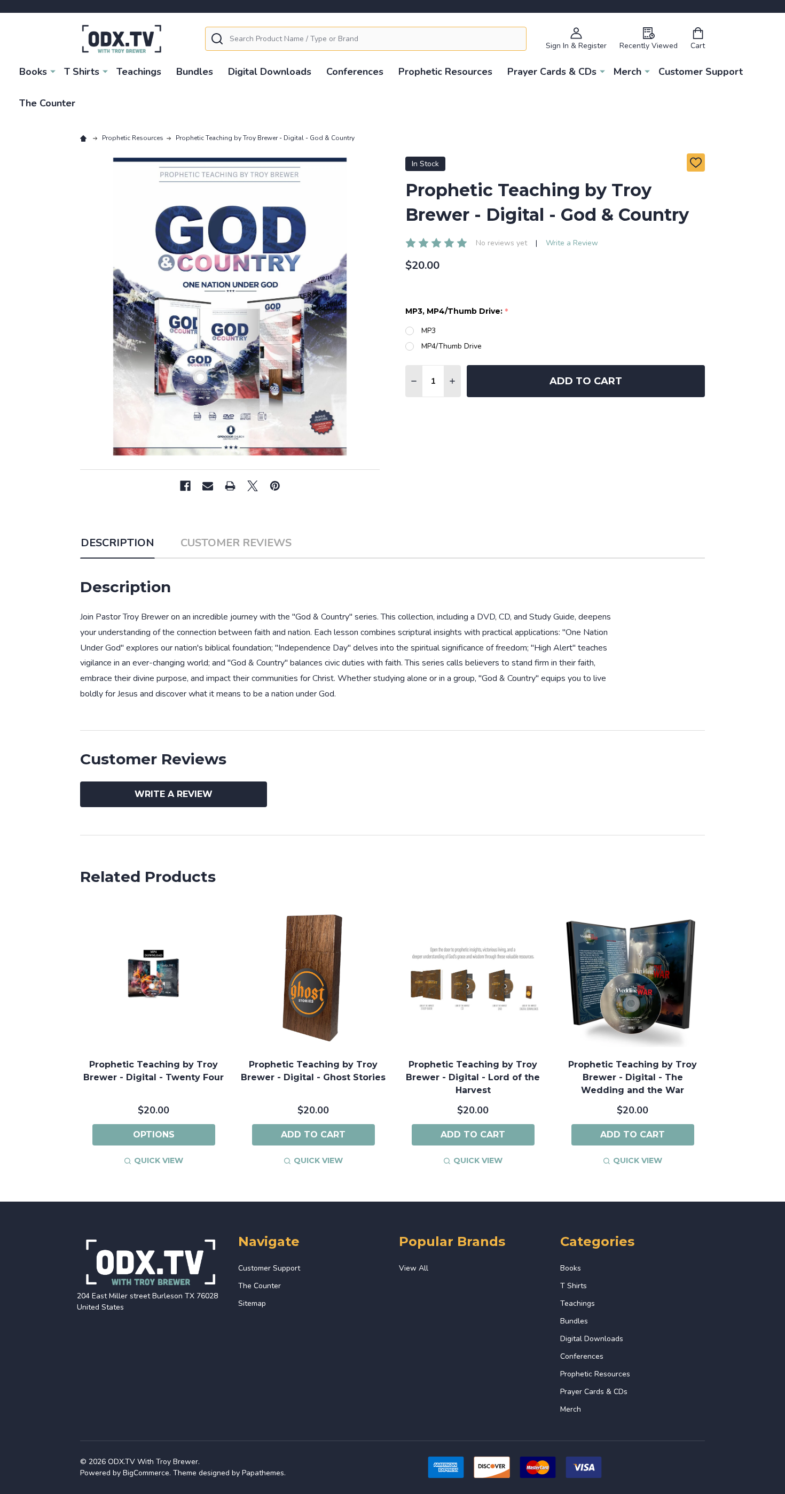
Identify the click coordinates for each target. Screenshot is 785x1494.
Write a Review (572, 243)
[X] (252, 486)
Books (33, 71)
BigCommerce (146, 1473)
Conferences (354, 71)
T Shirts (81, 71)
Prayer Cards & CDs (551, 71)
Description (117, 543)
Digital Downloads (269, 71)
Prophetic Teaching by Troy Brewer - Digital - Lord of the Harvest (473, 1077)
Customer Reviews (236, 543)
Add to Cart (586, 381)
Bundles (194, 71)
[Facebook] (185, 486)
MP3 (428, 331)
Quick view (158, 1160)
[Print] (230, 486)
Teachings (138, 71)
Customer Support (700, 71)
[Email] (207, 486)
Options (154, 1134)
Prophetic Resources (445, 71)
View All (413, 1268)
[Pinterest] (275, 486)
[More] (53, 71)
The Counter (47, 103)
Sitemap (252, 1303)
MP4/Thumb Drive (451, 346)
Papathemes (263, 1473)
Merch (627, 71)
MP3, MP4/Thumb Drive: (456, 311)
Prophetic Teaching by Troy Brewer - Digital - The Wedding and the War (632, 1077)
